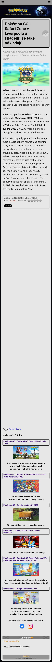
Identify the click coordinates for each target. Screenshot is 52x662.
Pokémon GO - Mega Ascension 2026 (20, 589)
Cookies (26, 656)
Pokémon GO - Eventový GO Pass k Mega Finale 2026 (24, 442)
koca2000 (12, 200)
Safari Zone (15, 429)
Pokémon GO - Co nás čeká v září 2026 (20, 505)
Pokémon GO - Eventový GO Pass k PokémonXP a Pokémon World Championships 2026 (25, 559)
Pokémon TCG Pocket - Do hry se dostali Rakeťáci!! (21, 531)
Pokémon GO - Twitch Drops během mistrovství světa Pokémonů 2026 (24, 475)
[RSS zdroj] (32, 637)
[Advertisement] (26, 318)
